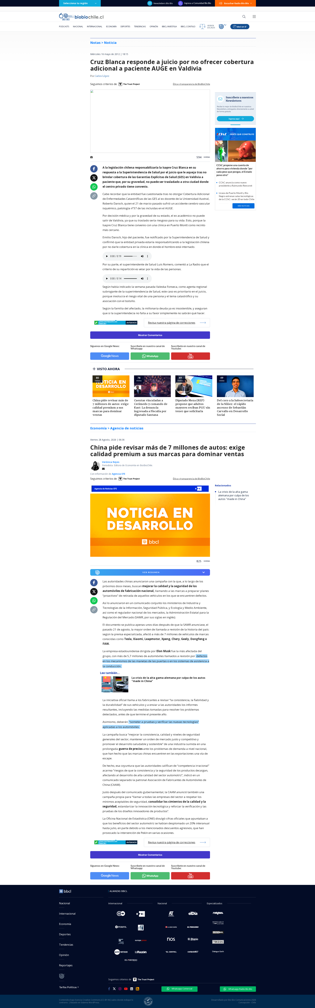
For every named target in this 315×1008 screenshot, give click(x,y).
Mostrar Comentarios (150, 335)
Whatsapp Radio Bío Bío (240, 988)
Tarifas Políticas (68, 987)
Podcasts (64, 26)
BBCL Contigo (188, 26)
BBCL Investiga (169, 26)
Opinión (154, 26)
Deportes (125, 26)
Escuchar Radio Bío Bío (236, 3)
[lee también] (116, 684)
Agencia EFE (118, 473)
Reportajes (66, 965)
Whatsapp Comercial (181, 988)
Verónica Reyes (110, 462)
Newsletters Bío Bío (163, 3)
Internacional (94, 26)
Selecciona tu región (75, 3)
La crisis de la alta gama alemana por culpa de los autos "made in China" (168, 679)
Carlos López (102, 76)
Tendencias (140, 26)
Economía (111, 26)
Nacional (78, 26)
